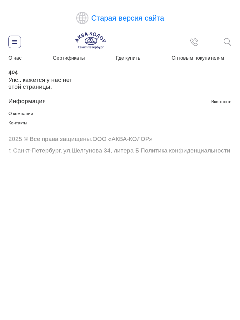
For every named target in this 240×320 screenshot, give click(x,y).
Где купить (128, 58)
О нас (15, 58)
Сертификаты (69, 58)
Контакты (17, 122)
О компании (20, 113)
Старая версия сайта (127, 18)
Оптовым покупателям (198, 58)
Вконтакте (221, 101)
